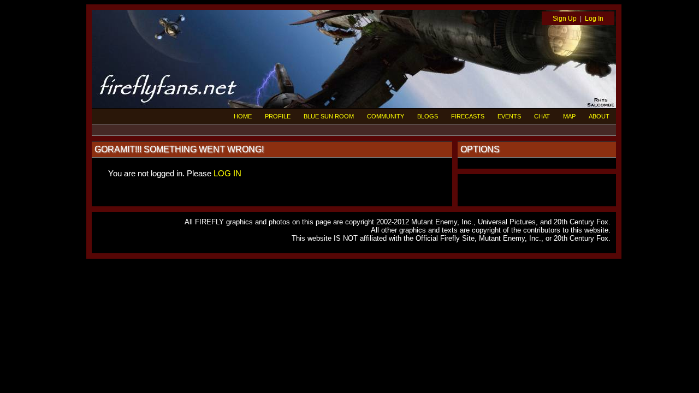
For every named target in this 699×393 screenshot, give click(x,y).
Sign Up (565, 18)
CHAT (542, 116)
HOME (243, 116)
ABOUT (599, 116)
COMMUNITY (385, 116)
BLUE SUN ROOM (329, 116)
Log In (594, 18)
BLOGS (427, 116)
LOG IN (227, 173)
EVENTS (509, 116)
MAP (569, 116)
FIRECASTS (467, 116)
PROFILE (278, 116)
